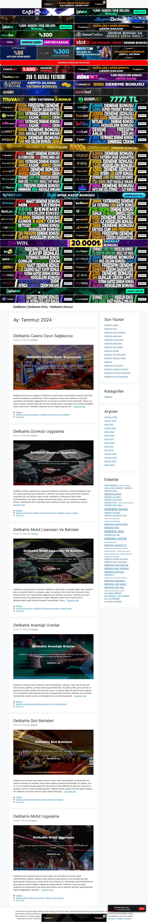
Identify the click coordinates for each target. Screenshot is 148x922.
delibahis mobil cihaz (126, 553)
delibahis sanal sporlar (43, 704)
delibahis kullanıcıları (110, 551)
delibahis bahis (110, 502)
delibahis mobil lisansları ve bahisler (47, 608)
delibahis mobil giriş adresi (111, 556)
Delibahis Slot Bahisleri (33, 720)
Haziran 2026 (110, 421)
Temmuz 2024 (110, 457)
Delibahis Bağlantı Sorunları (116, 369)
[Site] (37, 107)
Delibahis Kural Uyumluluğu (116, 377)
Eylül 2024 (108, 450)
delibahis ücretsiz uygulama (68, 513)
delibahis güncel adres (36, 898)
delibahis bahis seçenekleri (125, 502)
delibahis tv (109, 575)
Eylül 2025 (108, 424)
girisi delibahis (123, 596)
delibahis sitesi (66, 608)
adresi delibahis (111, 485)
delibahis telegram (114, 571)
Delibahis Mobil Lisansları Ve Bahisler (46, 529)
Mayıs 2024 (109, 465)
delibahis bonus (116, 509)
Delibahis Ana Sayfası (113, 365)
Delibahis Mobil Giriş (113, 343)
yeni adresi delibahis (113, 601)
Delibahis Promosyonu (114, 340)
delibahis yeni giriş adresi (49, 414)
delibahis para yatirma (116, 565)
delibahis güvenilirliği (110, 542)
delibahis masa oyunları (123, 551)
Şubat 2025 (109, 435)
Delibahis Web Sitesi (113, 336)
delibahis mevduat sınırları (111, 553)
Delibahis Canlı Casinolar (115, 332)
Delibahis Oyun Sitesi (113, 347)
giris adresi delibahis (59, 704)
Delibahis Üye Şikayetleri (115, 354)
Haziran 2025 (110, 428)
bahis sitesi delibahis (125, 485)
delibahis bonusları (112, 513)
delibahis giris (111, 527)
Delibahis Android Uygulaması (117, 373)
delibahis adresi (21, 898)
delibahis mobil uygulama (54, 898)
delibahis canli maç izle (24, 513)
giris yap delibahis (112, 599)
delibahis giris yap (112, 535)
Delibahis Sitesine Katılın (115, 358)
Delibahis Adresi (111, 325)
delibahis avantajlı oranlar (25, 704)
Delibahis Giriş (110, 329)
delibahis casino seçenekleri (112, 521)
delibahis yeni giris (114, 587)
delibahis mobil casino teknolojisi (45, 513)
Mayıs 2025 (109, 432)
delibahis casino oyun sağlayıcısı (27, 414)
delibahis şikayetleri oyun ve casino (114, 590)
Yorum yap (20, 417)
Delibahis (19, 412)
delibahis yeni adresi (115, 584)
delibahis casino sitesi (116, 524)
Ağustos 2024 (110, 454)
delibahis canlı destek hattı (111, 518)
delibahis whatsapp (114, 580)
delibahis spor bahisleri (116, 568)
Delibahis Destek (111, 351)
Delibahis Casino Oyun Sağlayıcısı (43, 335)
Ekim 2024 (109, 446)
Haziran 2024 (110, 461)
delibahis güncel (40, 800)
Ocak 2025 (109, 439)
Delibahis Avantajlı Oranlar (36, 625)
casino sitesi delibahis (113, 488)
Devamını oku (79, 406)
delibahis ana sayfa (112, 497)
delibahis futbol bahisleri (24, 800)
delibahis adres (110, 491)
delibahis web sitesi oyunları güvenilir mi (115, 577)
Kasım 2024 (109, 443)
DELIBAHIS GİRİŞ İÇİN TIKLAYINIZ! (74, 63)
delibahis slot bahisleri (55, 800)
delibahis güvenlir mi (115, 545)
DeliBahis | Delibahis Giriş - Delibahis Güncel (43, 306)
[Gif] (74, 147)
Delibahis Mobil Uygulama (36, 816)
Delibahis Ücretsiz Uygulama (38, 431)
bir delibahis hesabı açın (24, 608)
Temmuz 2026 (110, 417)
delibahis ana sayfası (113, 500)
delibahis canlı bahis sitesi (115, 515)
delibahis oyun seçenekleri (115, 562)
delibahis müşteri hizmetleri (116, 559)
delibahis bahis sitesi (113, 505)
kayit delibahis (64, 414)
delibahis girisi (114, 531)
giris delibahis (110, 596)
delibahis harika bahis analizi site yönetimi (116, 548)
